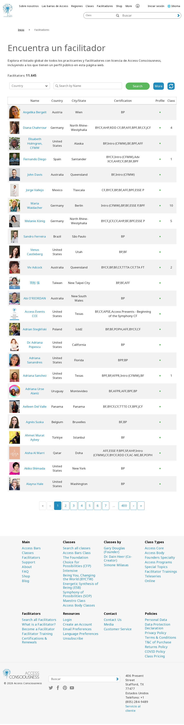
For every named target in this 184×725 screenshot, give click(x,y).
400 (124, 505)
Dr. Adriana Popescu (35, 344)
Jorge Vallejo (35, 190)
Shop (119, 6)
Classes (27, 553)
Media (109, 624)
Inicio (21, 29)
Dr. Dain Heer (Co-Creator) (118, 558)
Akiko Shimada (34, 468)
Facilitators (31, 557)
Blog (25, 581)
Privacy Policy (155, 633)
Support (28, 562)
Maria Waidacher (34, 205)
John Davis (34, 174)
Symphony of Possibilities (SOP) (77, 594)
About (27, 567)
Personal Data (156, 620)
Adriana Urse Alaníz (34, 391)
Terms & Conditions (160, 637)
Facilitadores (105, 6)
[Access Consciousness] (8, 10)
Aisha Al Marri (35, 453)
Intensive (70, 571)
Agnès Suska (35, 422)
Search (137, 86)
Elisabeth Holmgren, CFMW (34, 143)
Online (150, 581)
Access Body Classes (79, 605)
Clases (90, 6)
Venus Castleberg (35, 252)
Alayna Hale (34, 484)
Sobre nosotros (29, 6)
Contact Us (112, 620)
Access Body (154, 553)
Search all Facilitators (39, 620)
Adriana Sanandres (34, 360)
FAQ (25, 571)
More (128, 6)
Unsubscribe (73, 638)
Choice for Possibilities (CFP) (77, 564)
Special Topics (156, 567)
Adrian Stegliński (35, 329)
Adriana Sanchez (35, 375)
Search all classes (76, 548)
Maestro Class (74, 601)
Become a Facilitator (38, 629)
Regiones (77, 6)
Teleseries (153, 576)
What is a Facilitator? (38, 624)
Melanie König (35, 221)
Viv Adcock (34, 267)
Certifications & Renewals (34, 640)
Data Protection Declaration (157, 626)
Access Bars (31, 548)
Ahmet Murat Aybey (34, 437)
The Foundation (75, 557)
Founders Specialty (160, 557)
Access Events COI (35, 313)
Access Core (154, 548)
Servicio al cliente (133, 708)
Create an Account (77, 624)
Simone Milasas (116, 565)
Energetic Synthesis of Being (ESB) (80, 585)
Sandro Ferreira (35, 236)
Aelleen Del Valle (35, 406)
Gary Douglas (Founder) (114, 550)
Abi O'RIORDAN (35, 298)
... (114, 505)
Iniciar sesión (156, 6)
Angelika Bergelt (35, 112)
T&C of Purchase (158, 642)
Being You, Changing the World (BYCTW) (79, 577)
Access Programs (158, 562)
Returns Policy (156, 647)
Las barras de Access (55, 6)
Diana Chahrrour (35, 128)
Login (67, 620)
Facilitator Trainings (161, 571)
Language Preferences (80, 634)
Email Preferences (77, 629)
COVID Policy (155, 651)
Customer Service (118, 629)
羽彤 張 (35, 283)
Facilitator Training (37, 634)
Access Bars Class (77, 553)
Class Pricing (155, 656)
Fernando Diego (34, 159)
